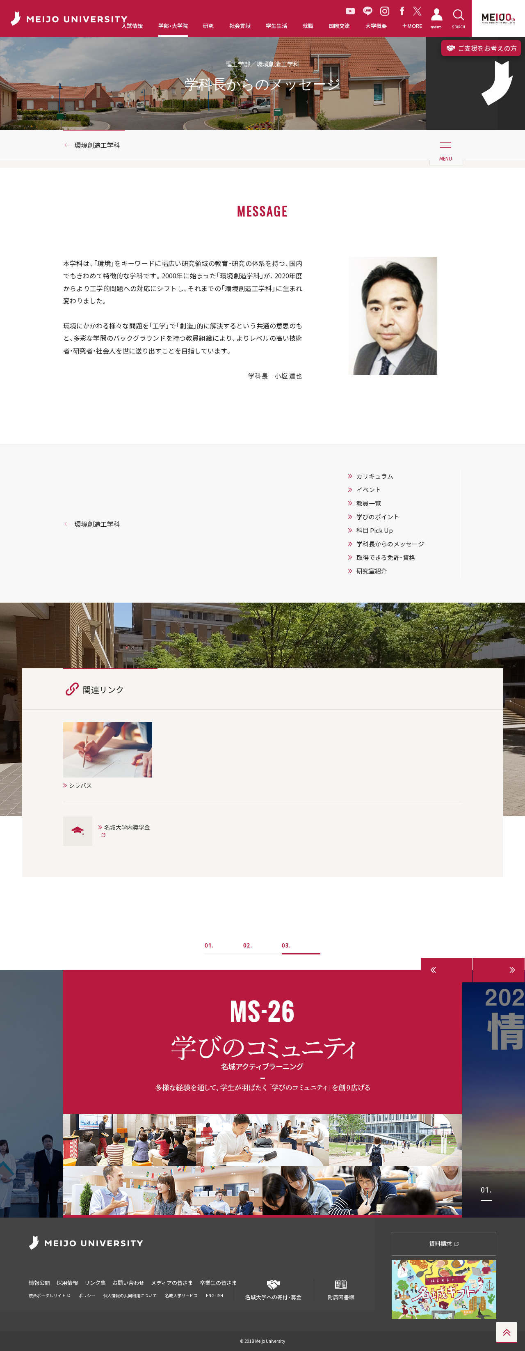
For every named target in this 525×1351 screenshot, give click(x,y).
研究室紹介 (371, 571)
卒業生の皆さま (218, 1283)
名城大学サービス (181, 1295)
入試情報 (132, 26)
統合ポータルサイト (47, 1295)
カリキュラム (374, 476)
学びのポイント (377, 516)
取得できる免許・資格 (385, 557)
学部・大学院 (173, 26)
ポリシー (87, 1295)
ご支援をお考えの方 (486, 48)
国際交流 (339, 26)
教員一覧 (368, 503)
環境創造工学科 (97, 145)
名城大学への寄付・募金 (273, 1297)
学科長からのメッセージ (390, 543)
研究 (208, 26)
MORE (414, 26)
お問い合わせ (128, 1283)
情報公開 (39, 1283)
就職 (308, 26)
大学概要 (376, 26)
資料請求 (441, 1243)
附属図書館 (341, 1297)
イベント (368, 489)
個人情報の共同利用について (130, 1295)
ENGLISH (214, 1295)
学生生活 (276, 26)
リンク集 (95, 1283)
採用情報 (67, 1283)
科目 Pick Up (374, 530)
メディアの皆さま (172, 1283)
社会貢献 (240, 26)
